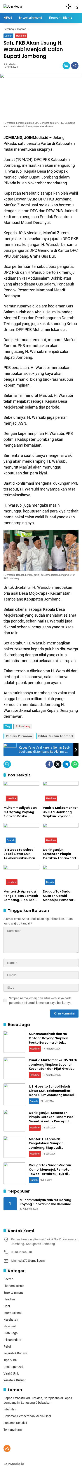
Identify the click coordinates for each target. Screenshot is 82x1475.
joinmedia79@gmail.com (28, 1260)
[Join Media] (12, 6)
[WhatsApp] (75, 764)
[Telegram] (66, 764)
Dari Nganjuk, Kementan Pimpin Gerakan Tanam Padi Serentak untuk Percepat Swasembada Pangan (60, 854)
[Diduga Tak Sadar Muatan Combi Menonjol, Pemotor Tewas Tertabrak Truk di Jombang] (61, 876)
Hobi (6, 1306)
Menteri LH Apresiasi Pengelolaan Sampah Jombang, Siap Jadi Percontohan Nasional (20, 895)
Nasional (9, 1326)
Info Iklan (9, 1409)
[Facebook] (49, 764)
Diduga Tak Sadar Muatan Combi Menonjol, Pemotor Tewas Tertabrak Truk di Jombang (60, 895)
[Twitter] (57, 764)
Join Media (9, 64)
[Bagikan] (75, 65)
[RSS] (6, 1448)
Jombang (24, 726)
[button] (68, 6)
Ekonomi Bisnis (13, 1286)
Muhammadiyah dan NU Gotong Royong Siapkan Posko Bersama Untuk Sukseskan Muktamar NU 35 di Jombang (20, 812)
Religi (7, 1346)
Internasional (12, 1313)
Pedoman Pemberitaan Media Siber (27, 1416)
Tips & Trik (10, 1360)
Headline (21, 35)
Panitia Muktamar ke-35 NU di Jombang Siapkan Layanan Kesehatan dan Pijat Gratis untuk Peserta (60, 812)
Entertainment (13, 1292)
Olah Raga (10, 1333)
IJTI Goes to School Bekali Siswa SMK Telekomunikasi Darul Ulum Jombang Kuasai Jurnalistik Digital (20, 854)
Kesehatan (10, 1319)
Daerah (8, 35)
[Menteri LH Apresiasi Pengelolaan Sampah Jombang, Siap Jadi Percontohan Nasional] (21, 876)
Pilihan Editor (12, 1340)
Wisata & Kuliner (14, 1380)
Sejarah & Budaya (15, 1353)
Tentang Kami (12, 1429)
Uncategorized (13, 1366)
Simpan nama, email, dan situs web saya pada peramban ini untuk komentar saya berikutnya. (40, 1000)
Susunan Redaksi (15, 1423)
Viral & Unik (11, 1373)
